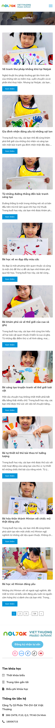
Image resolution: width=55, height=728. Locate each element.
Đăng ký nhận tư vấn (27, 644)
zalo (21, 653)
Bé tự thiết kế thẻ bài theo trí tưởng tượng (24, 455)
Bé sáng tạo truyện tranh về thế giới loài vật (27, 389)
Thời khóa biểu (13, 675)
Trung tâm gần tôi (15, 681)
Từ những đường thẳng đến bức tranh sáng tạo (25, 195)
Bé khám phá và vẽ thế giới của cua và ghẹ (25, 323)
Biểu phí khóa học (15, 688)
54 (34, 613)
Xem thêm (10, 88)
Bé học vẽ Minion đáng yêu (18, 584)
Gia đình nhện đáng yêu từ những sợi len (27, 131)
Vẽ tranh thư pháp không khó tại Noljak (26, 69)
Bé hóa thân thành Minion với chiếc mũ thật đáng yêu (26, 520)
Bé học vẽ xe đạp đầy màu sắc (20, 259)
